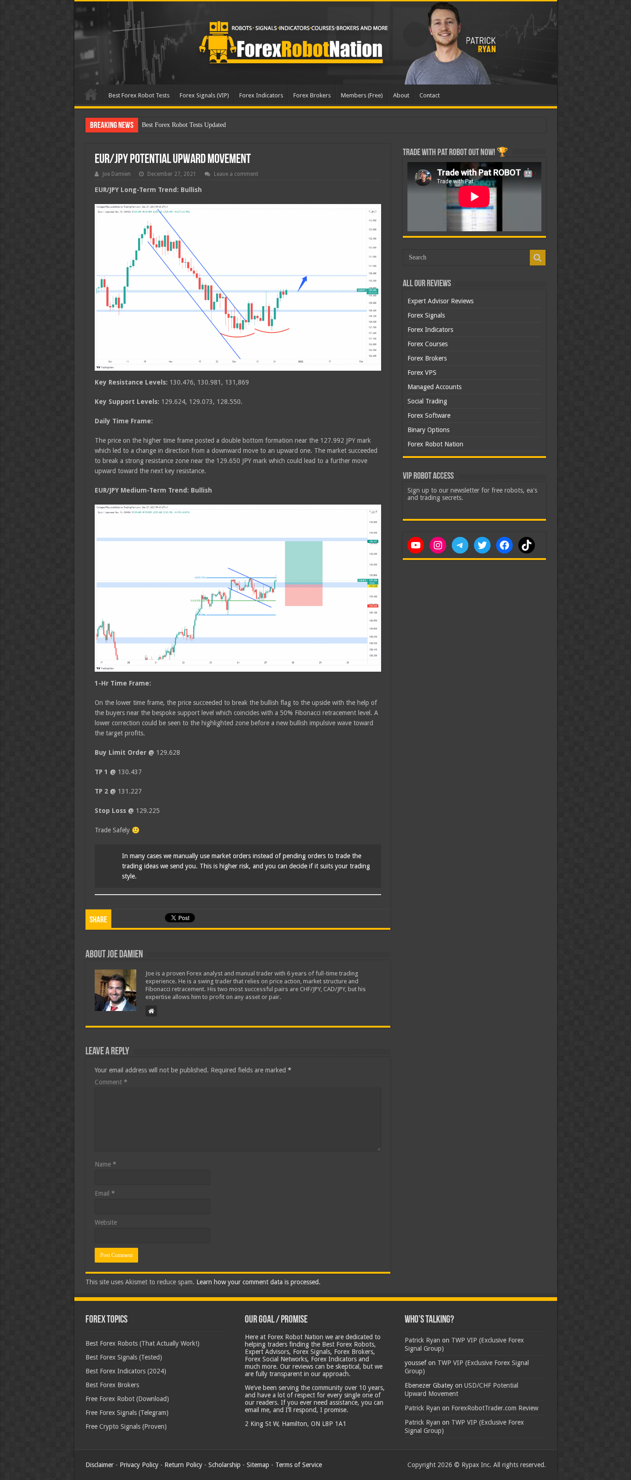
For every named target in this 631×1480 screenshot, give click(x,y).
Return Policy (183, 1464)
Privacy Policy (139, 1464)
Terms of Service (298, 1464)
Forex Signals (426, 315)
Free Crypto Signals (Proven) (126, 1426)
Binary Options (428, 429)
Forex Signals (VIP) (204, 95)
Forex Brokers (312, 95)
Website (106, 1222)
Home (91, 94)
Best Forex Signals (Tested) (123, 1357)
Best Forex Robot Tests (139, 95)
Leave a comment (236, 174)
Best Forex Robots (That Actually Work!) (142, 1343)
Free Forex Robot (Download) (127, 1398)
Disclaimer (99, 1464)
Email (105, 1193)
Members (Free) (362, 95)
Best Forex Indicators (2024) (125, 1371)
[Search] (538, 257)
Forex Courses (427, 344)
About (401, 95)
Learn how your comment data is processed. (258, 1282)
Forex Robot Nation (435, 444)
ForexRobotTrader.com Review (494, 1408)
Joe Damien (117, 174)
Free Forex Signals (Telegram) (127, 1412)
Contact (429, 95)
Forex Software (428, 415)
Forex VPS (422, 372)
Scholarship (224, 1464)
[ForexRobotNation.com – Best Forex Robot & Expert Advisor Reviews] (315, 42)
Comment (111, 1082)
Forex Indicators (261, 95)
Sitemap (258, 1464)
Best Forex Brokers (112, 1385)
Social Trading (427, 401)
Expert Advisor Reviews (440, 301)
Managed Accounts (434, 387)
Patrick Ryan (422, 1340)
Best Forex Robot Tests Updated (184, 124)
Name (105, 1164)
